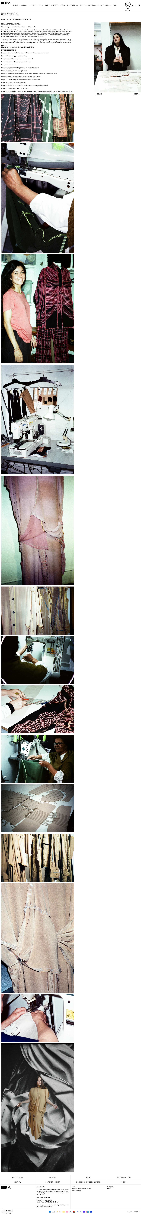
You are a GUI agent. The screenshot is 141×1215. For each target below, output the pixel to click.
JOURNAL (17, 1182)
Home (3, 19)
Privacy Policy (76, 1190)
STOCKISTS (123, 1182)
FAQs (73, 1186)
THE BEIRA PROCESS (123, 1177)
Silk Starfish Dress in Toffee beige (35, 91)
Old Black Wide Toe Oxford (63, 91)
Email (109, 1188)
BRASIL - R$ (15, 15)
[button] (136, 5)
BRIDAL (88, 1177)
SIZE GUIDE (53, 1177)
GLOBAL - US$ (6, 15)
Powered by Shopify (6, 1213)
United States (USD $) (132, 1211)
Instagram (110, 1186)
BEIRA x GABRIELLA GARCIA (22, 19)
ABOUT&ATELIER (17, 1177)
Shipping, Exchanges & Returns (81, 1188)
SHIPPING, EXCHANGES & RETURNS (88, 1182)
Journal (9, 19)
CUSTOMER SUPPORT (53, 1182)
